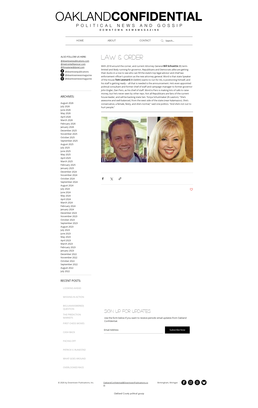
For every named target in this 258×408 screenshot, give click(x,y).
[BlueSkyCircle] (204, 382)
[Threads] (62, 78)
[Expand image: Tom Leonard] (124, 140)
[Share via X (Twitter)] (111, 178)
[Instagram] (62, 75)
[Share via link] (120, 178)
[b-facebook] (62, 71)
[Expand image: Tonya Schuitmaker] (170, 140)
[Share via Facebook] (102, 178)
